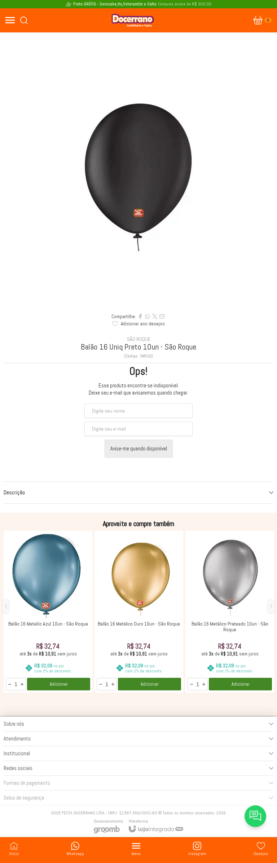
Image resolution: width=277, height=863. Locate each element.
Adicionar (59, 684)
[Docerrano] (132, 20)
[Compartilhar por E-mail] (161, 316)
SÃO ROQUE (138, 339)
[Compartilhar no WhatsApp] (147, 316)
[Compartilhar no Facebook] (140, 316)
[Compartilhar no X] (154, 316)
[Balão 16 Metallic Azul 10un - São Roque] (48, 612)
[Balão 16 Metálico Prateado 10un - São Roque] (229, 612)
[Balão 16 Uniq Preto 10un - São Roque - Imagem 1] (138, 170)
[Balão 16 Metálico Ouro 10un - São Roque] (138, 612)
